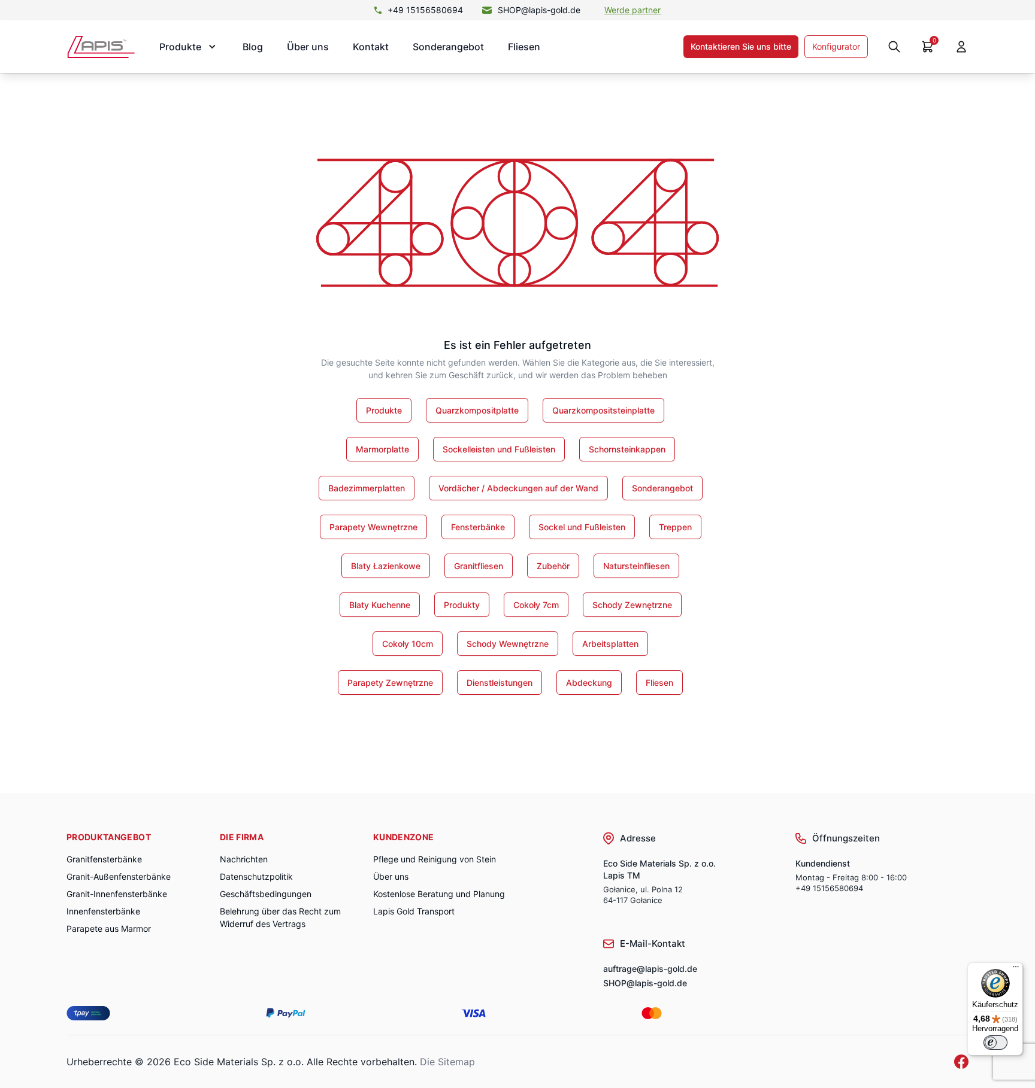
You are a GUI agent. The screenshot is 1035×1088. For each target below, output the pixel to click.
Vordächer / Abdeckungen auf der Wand (518, 488)
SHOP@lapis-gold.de (539, 10)
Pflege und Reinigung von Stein (434, 859)
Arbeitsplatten (610, 644)
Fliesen (524, 47)
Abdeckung (589, 682)
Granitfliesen (478, 566)
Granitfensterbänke (104, 859)
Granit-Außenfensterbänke (118, 876)
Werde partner (632, 10)
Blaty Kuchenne (379, 605)
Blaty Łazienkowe (385, 566)
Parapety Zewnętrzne (390, 682)
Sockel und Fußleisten (581, 527)
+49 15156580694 (425, 10)
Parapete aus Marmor (108, 928)
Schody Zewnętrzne (632, 605)
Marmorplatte (382, 449)
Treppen (675, 527)
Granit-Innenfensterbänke (116, 894)
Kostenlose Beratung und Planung (439, 894)
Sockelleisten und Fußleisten (499, 449)
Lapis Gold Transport (414, 911)
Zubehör (553, 566)
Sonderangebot (448, 47)
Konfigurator (836, 46)
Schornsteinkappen (627, 449)
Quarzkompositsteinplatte (603, 410)
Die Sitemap (447, 1062)
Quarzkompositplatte (477, 410)
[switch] (995, 1042)
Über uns (308, 47)
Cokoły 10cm (407, 644)
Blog (253, 47)
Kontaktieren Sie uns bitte (741, 46)
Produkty (462, 605)
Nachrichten (244, 859)
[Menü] (1016, 969)
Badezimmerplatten (366, 488)
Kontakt (371, 47)
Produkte (384, 410)
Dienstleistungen (499, 682)
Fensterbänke (478, 527)
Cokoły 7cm (536, 605)
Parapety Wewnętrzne (373, 527)
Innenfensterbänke (103, 911)
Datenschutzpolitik (256, 876)
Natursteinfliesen (636, 566)
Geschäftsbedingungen (265, 894)
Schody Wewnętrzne (508, 644)
